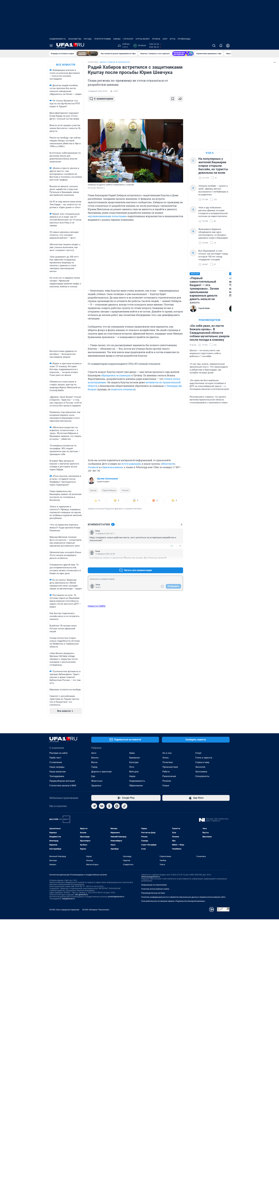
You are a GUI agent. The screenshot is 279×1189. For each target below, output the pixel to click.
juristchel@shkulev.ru (116, 897)
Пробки (156, 39)
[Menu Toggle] (51, 46)
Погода (88, 39)
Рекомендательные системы (153, 893)
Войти (98, 587)
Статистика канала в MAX (62, 785)
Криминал (134, 757)
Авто (93, 753)
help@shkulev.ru (68, 899)
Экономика (201, 771)
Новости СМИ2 (96, 605)
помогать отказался (123, 389)
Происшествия (170, 767)
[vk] (102, 806)
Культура (133, 762)
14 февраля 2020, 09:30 (97, 91)
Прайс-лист (55, 757)
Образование (136, 785)
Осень (165, 757)
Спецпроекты (202, 776)
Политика (167, 762)
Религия (166, 781)
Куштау (93, 490)
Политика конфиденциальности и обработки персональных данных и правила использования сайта (183, 897)
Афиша (117, 39)
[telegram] (94, 806)
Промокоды (184, 39)
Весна (94, 762)
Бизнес (95, 757)
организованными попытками (107, 216)
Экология (200, 767)
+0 (171, 546)
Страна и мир (202, 762)
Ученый (125, 490)
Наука (132, 776)
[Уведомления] (220, 46)
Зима (132, 753)
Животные (96, 781)
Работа (166, 771)
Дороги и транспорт (101, 771)
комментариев (103, 98)
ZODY (165, 39)
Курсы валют (143, 39)
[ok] (109, 806)
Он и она (166, 753)
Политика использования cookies (155, 889)
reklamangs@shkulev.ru (150, 877)
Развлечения (169, 776)
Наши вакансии (57, 771)
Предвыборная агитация (62, 781)
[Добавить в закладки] (173, 99)
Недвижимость (57, 39)
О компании (55, 762)
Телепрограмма (102, 39)
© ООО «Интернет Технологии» (95, 910)
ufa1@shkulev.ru (81, 895)
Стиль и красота (203, 757)
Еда (93, 776)
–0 (179, 546)
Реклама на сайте (58, 753)
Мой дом (133, 771)
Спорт (198, 753)
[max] (117, 806)
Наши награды (57, 767)
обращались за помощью (116, 375)
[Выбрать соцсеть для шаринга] (180, 99)
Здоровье (96, 785)
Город (94, 767)
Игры (172, 39)
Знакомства (74, 39)
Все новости (65, 64)
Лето (131, 767)
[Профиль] (227, 46)
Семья (165, 785)
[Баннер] (87, 53)
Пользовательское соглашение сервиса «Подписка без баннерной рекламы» (173, 901)
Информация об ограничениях (154, 885)
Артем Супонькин (107, 478)
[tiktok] (124, 806)
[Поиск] (213, 46)
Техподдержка (56, 776)
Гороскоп (128, 39)
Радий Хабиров (109, 490)
